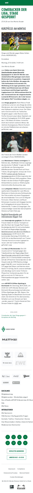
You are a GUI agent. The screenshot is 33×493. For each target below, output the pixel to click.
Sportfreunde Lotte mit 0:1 (11, 255)
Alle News (4, 406)
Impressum (11, 469)
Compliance (21, 469)
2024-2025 (13, 312)
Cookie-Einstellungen (16, 477)
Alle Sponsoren (6, 413)
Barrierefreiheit (24, 473)
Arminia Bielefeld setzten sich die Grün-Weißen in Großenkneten (15, 231)
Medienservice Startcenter (10, 424)
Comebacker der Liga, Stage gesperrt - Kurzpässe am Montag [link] (13, 316)
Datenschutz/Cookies (10, 473)
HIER (16, 303)
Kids (2, 403)
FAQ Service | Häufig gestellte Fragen (14, 416)
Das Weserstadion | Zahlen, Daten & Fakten (17, 422)
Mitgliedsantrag (7, 394)
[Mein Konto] (30, 3)
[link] (9, 339)
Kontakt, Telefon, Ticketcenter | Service (15, 419)
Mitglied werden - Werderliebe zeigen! (14, 397)
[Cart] (26, 3)
